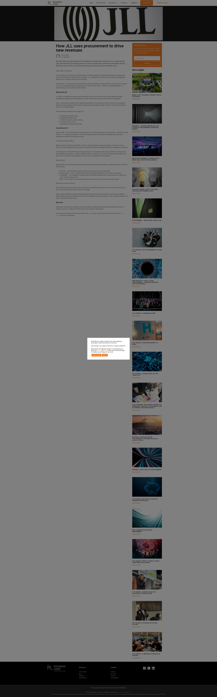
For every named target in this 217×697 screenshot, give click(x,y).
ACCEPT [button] (105, 355)
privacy (99, 350)
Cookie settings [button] (96, 355)
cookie (105, 350)
